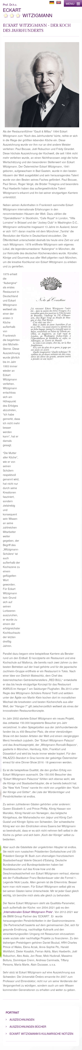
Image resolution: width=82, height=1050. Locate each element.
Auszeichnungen (22, 1019)
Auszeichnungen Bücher (28, 1026)
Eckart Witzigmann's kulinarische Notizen (41, 1034)
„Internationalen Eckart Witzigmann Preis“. (28, 912)
